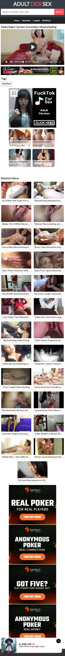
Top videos (26, 20)
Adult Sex (32, 4)
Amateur (6, 83)
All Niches (46, 20)
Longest (36, 20)
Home (16, 20)
